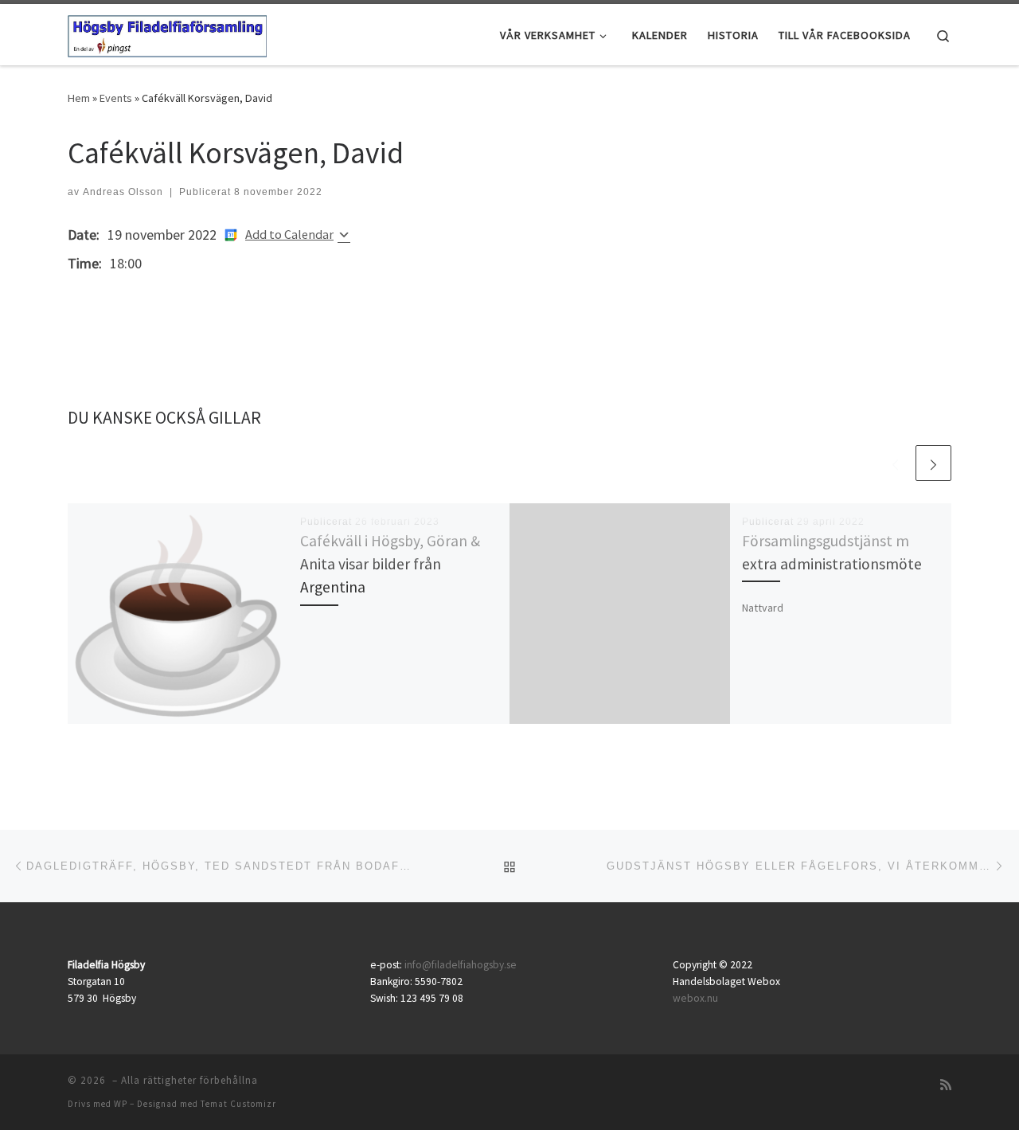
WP (120, 1103)
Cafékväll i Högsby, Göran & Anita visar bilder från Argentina (390, 563)
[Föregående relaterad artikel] (895, 463)
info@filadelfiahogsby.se (460, 965)
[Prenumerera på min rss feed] (945, 1085)
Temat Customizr (238, 1103)
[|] (167, 33)
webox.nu (695, 998)
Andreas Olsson (123, 191)
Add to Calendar (289, 234)
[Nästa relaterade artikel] (933, 463)
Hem (79, 98)
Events (116, 98)
